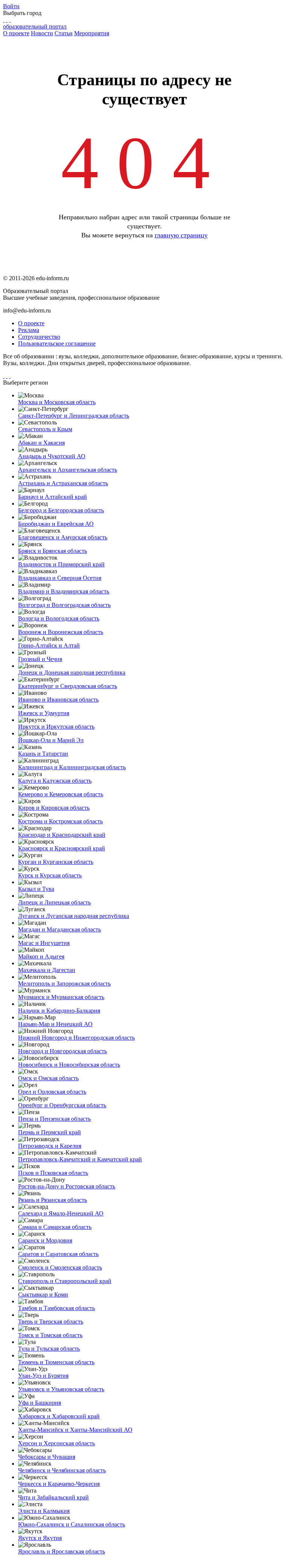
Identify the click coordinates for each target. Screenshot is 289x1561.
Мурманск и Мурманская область (61, 997)
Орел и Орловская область (52, 1091)
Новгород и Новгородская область (62, 1051)
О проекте (16, 33)
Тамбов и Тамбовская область (56, 1308)
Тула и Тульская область (49, 1348)
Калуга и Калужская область (54, 780)
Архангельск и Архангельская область (67, 469)
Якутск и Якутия (40, 1538)
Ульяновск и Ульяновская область (61, 1389)
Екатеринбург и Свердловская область (67, 686)
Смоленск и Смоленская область (60, 1267)
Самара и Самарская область (54, 1227)
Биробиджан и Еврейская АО (56, 524)
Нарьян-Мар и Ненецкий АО (55, 1024)
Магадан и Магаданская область (59, 929)
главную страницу (181, 235)
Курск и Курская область (50, 875)
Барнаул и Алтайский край (52, 497)
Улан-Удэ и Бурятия (43, 1375)
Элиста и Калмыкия (44, 1511)
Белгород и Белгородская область (61, 510)
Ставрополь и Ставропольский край (64, 1281)
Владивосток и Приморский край (61, 564)
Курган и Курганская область (55, 862)
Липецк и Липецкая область (54, 902)
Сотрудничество (39, 337)
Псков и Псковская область (53, 1173)
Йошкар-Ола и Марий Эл (51, 740)
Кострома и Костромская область (60, 821)
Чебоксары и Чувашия (46, 1457)
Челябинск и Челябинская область (62, 1470)
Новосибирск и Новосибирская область (69, 1064)
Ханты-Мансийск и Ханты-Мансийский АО (75, 1430)
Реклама (28, 330)
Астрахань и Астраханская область (63, 483)
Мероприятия (91, 33)
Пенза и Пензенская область (54, 1119)
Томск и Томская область (50, 1335)
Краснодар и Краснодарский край (61, 835)
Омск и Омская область (48, 1078)
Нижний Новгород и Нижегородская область (76, 1037)
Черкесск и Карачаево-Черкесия (59, 1484)
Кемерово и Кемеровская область (60, 794)
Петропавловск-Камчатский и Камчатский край (80, 1159)
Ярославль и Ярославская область (61, 1551)
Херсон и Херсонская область (56, 1443)
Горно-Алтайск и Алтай (49, 645)
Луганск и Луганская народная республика (73, 916)
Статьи (64, 33)
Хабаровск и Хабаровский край (59, 1416)
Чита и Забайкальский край (53, 1497)
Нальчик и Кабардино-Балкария (59, 1010)
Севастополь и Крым (45, 429)
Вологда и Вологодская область (58, 618)
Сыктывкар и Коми (43, 1294)
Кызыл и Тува (36, 889)
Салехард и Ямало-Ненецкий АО (60, 1213)
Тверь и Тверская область (50, 1321)
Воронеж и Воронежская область (60, 632)
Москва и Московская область (57, 402)
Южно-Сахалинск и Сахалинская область (71, 1524)
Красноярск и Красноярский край (61, 848)
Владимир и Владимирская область (63, 591)
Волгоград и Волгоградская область (64, 605)
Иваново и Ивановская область (58, 699)
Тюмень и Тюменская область (56, 1362)
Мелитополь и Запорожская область (64, 983)
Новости (42, 33)
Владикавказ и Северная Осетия (59, 578)
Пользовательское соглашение (57, 343)
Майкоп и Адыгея (41, 956)
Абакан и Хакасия (41, 442)
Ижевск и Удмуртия (43, 713)
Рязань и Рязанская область (52, 1200)
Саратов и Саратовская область (58, 1254)
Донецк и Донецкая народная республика (71, 672)
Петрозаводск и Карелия (49, 1146)
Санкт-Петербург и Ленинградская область (73, 415)
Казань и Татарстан (43, 753)
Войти (11, 6)
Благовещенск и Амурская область (62, 537)
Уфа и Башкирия (39, 1402)
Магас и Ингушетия (44, 943)
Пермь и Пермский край (49, 1132)
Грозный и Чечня (40, 659)
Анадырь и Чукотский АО (51, 456)
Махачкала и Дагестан (46, 970)
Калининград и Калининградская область (72, 767)
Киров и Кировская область (54, 808)
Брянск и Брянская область (52, 551)
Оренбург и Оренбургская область (62, 1105)
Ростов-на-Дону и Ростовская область (66, 1186)
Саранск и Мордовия (45, 1240)
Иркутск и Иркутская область (56, 726)
